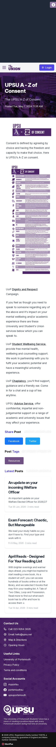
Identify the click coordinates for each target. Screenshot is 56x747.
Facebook (13, 441)
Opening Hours (16, 645)
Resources (14, 460)
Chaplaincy (19, 380)
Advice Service (23, 403)
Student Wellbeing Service (29, 344)
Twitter (32, 441)
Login (48, 67)
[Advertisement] (28, 31)
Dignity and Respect (25, 289)
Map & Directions (17, 639)
